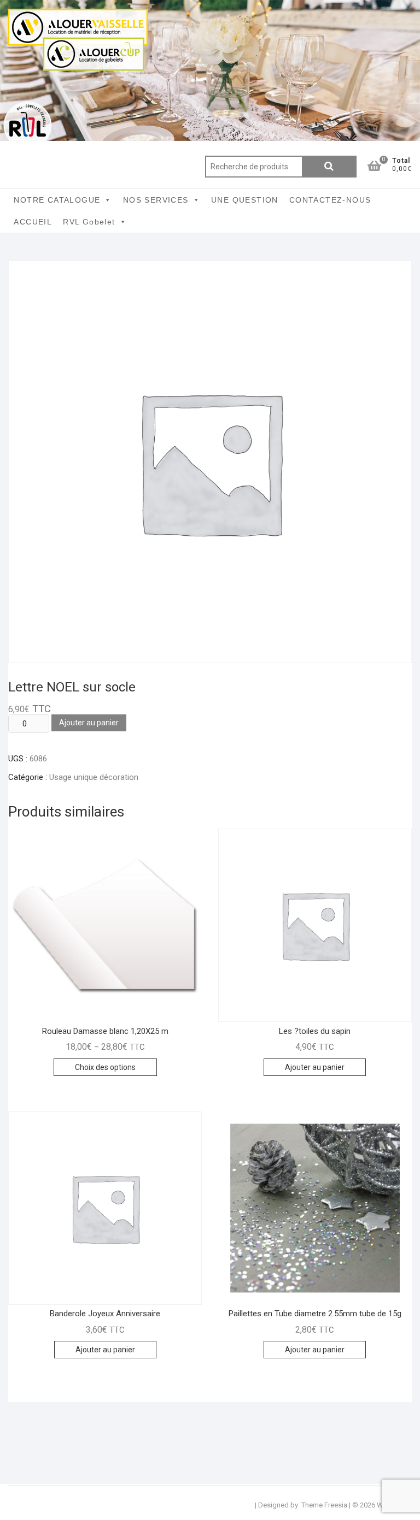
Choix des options (105, 1067)
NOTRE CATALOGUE (57, 200)
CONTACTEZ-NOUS (330, 200)
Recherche (329, 167)
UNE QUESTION (244, 200)
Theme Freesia (324, 1505)
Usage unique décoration (93, 777)
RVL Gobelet (89, 221)
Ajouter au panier (89, 722)
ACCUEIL (33, 221)
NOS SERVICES (156, 200)
